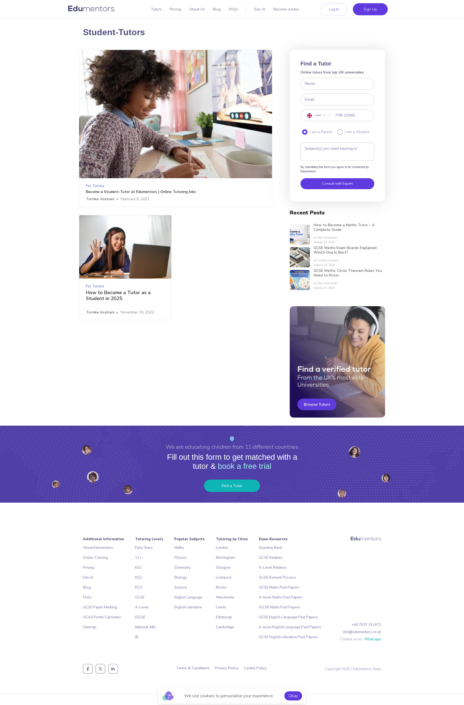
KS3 (138, 587)
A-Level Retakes (273, 567)
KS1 (138, 567)
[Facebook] (88, 669)
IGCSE (140, 617)
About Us (197, 9)
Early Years (144, 547)
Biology (180, 577)
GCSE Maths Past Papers (279, 587)
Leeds (221, 607)
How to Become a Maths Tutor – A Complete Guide (344, 227)
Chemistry (182, 567)
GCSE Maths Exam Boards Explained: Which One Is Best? (345, 250)
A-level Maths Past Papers (281, 597)
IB (136, 637)
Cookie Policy (255, 668)
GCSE (139, 597)
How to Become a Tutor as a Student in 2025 (118, 295)
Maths (179, 547)
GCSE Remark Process (277, 577)
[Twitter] (100, 669)
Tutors (156, 9)
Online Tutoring (95, 557)
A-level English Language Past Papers (290, 627)
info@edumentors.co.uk (362, 632)
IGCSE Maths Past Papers (279, 607)
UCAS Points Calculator (102, 617)
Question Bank (270, 547)
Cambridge (225, 627)
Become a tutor (286, 9)
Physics (180, 557)
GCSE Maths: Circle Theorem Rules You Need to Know (348, 273)
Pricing (175, 9)
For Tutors (95, 185)
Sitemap (89, 627)
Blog (217, 9)
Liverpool (223, 577)
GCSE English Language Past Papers (288, 617)
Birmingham (225, 557)
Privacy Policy (226, 668)
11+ (138, 557)
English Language (188, 597)
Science (180, 587)
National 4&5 (145, 627)
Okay (293, 696)
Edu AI (259, 9)
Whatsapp (372, 639)
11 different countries (271, 447)
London (222, 547)
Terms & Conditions (193, 668)
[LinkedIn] (113, 669)
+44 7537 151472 (366, 624)
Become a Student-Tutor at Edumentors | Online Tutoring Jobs (141, 192)
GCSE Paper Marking (100, 607)
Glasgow (223, 567)
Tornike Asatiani (100, 199)
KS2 (138, 577)
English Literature (188, 607)
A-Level (141, 607)
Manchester (225, 597)
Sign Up (370, 9)
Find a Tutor (232, 485)
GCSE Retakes (270, 557)
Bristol (221, 587)
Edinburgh (224, 617)
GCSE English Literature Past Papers (288, 637)
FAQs (233, 9)
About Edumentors (98, 547)
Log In (334, 9)
